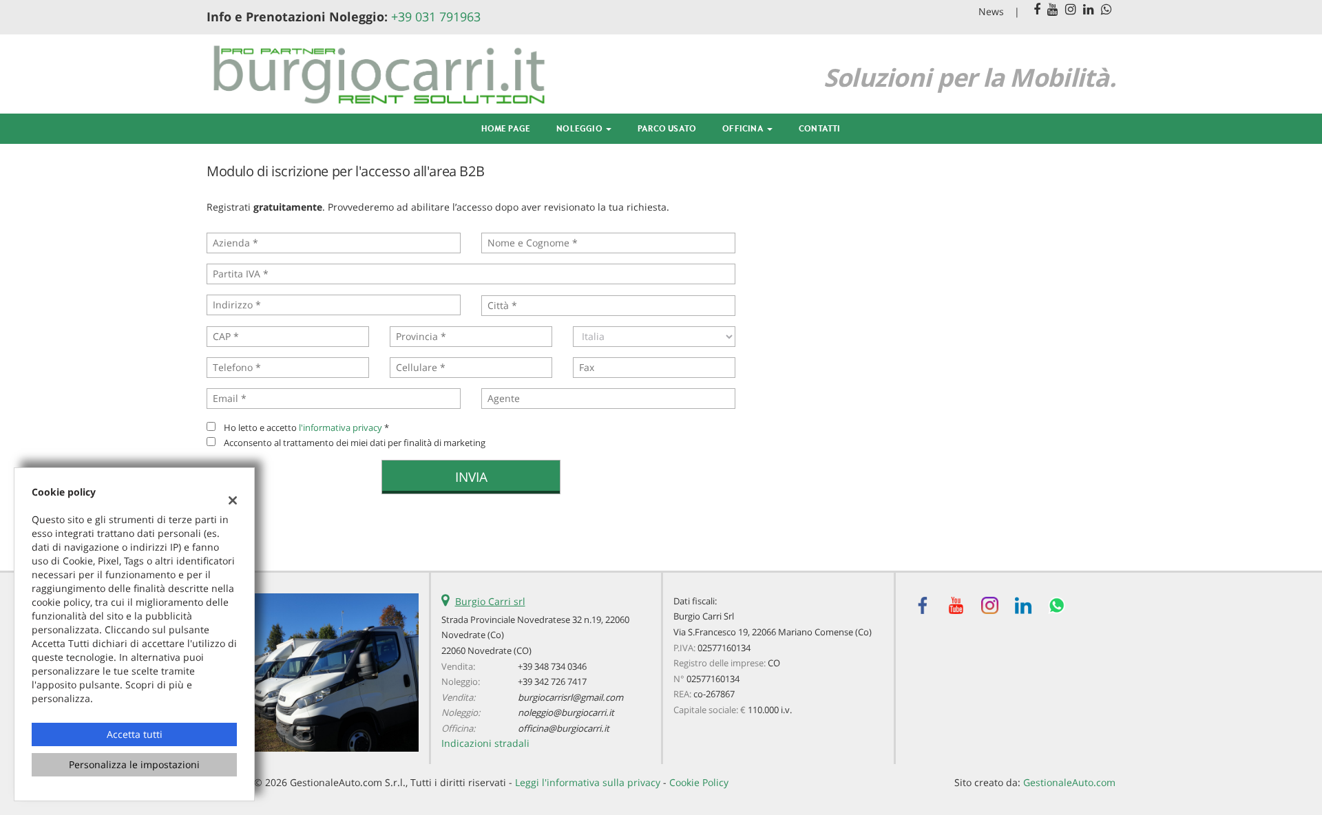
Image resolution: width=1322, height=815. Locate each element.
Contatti (820, 128)
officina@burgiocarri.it (563, 728)
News (991, 11)
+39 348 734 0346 (552, 666)
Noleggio (580, 128)
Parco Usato (667, 128)
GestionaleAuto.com (1069, 782)
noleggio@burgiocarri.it (566, 712)
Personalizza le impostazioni (134, 764)
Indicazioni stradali (485, 743)
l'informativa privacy (340, 427)
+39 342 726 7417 (552, 681)
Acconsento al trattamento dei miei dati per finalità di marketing (354, 442)
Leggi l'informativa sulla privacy (587, 782)
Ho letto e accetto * (306, 427)
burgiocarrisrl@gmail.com (570, 697)
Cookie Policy (698, 782)
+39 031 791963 (436, 16)
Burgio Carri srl (490, 601)
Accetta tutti (134, 734)
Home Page (505, 128)
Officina (744, 128)
